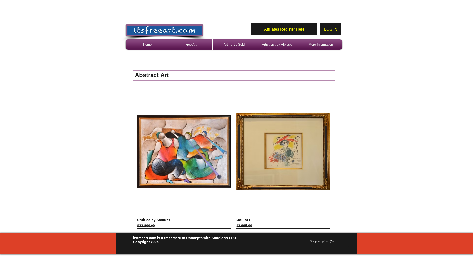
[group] (233, 159)
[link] (322, 241)
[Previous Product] (130, 159)
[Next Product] (337, 159)
